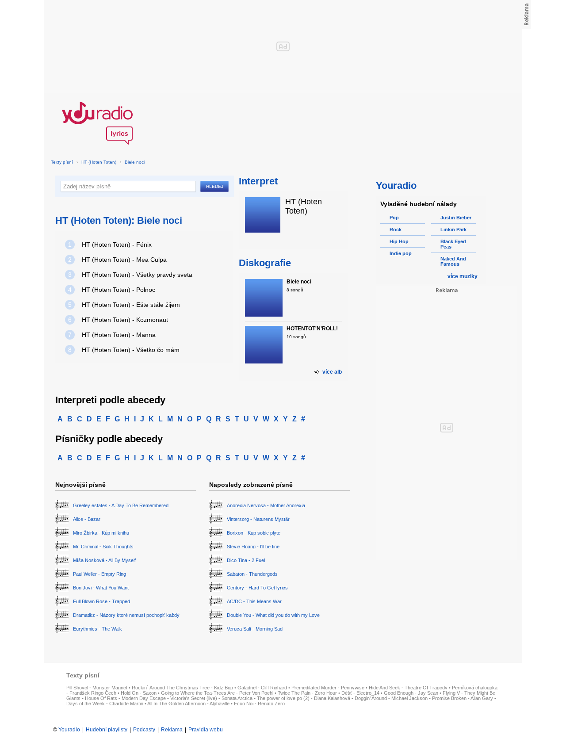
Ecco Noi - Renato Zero (259, 703)
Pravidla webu (205, 730)
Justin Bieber (455, 217)
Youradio (69, 730)
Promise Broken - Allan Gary (462, 698)
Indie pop (401, 253)
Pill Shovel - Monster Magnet (96, 687)
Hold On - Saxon (139, 693)
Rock (396, 229)
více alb (332, 372)
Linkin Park (453, 229)
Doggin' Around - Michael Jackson (391, 698)
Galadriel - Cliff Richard (262, 687)
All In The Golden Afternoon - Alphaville (188, 703)
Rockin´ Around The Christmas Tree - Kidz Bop (182, 687)
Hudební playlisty (106, 730)
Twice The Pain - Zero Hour (307, 693)
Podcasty (144, 730)
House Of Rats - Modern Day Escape (125, 698)
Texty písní (62, 162)
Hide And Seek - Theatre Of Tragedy (408, 687)
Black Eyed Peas (453, 244)
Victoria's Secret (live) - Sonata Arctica (211, 698)
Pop (394, 217)
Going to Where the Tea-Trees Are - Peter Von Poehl (217, 693)
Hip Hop (399, 241)
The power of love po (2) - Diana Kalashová (303, 698)
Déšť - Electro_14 (360, 693)
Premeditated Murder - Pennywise (327, 687)
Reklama (172, 730)
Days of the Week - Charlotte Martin (104, 703)
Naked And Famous (453, 261)
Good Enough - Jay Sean (411, 693)
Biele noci (135, 162)
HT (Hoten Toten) (98, 162)
